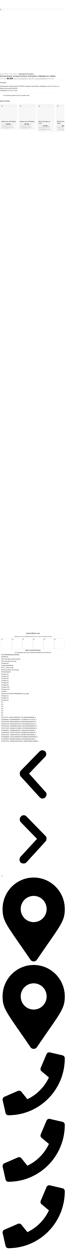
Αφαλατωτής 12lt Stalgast (8, 121)
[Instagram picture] (6, 643)
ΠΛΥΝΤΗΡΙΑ (13, 74)
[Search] (61, 1)
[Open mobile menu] (64, 1)
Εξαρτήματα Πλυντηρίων (26, 74)
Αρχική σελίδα (4, 74)
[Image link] (7, 876)
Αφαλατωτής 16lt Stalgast (27, 121)
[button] (33, 774)
